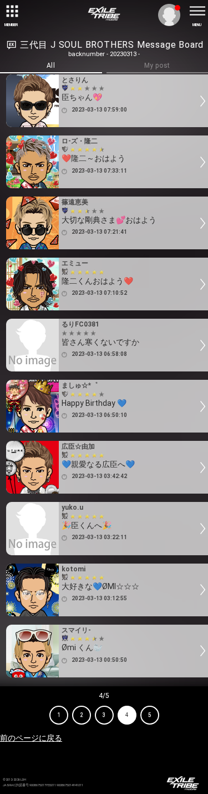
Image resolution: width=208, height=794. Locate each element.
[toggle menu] (197, 11)
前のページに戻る (31, 737)
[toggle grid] (11, 11)
